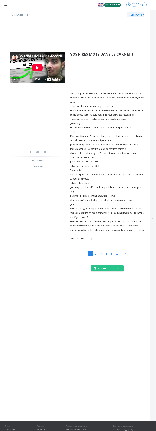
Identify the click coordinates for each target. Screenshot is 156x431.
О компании (10, 430)
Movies (41, 160)
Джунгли (41, 430)
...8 (116, 253)
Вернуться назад (20, 15)
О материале (37, 167)
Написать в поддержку (123, 430)
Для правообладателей (76, 430)
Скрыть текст (137, 15)
